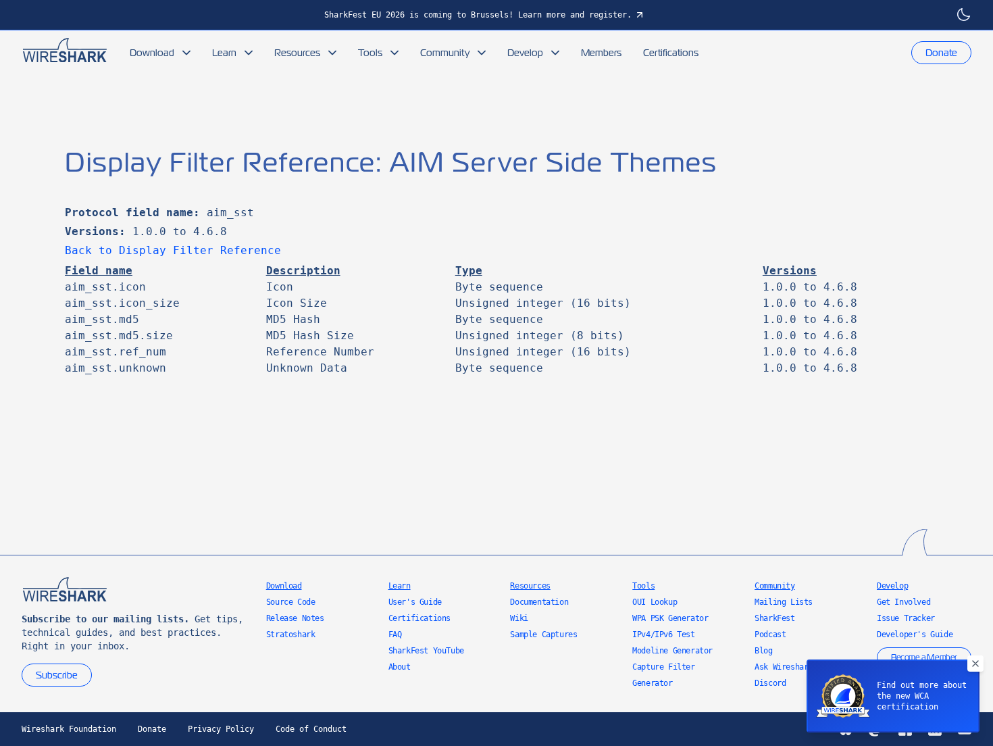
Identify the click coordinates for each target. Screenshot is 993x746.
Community (444, 52)
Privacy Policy (221, 729)
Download (152, 52)
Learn (224, 52)
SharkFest (774, 618)
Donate (941, 52)
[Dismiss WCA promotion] (975, 663)
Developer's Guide (914, 634)
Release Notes (295, 618)
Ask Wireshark (784, 667)
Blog (763, 650)
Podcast (770, 634)
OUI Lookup (654, 602)
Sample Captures (543, 634)
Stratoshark (290, 634)
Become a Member (924, 657)
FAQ (395, 634)
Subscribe (57, 675)
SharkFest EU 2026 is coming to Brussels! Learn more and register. (478, 15)
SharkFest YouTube (426, 650)
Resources (297, 52)
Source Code (290, 602)
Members (601, 52)
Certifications (670, 52)
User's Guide (415, 602)
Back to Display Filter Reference (173, 250)
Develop (525, 52)
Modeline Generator (672, 650)
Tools (370, 52)
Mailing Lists (784, 602)
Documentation (539, 602)
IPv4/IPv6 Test (663, 634)
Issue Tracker (906, 618)
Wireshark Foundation (69, 729)
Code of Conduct (311, 729)
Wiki (519, 618)
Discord (770, 683)
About (399, 667)
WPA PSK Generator (670, 618)
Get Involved (903, 602)
